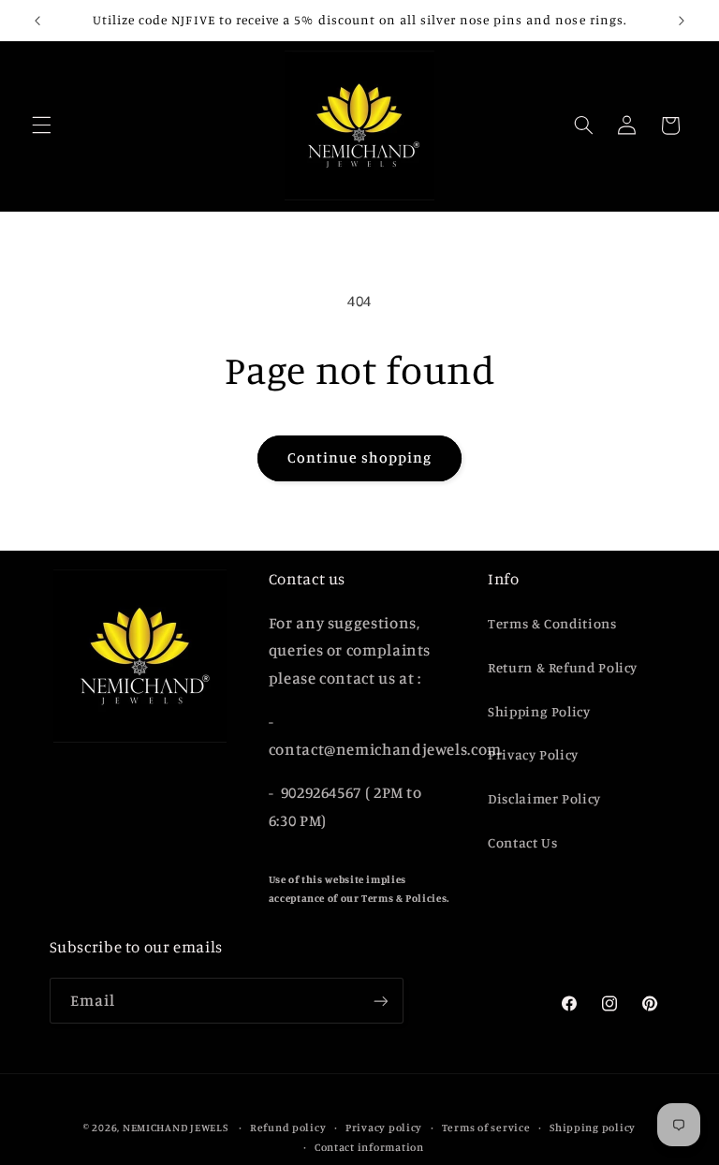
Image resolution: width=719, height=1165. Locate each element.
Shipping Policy (539, 711)
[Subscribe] (380, 1001)
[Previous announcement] (37, 20)
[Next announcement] (681, 20)
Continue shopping (360, 457)
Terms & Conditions (552, 623)
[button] (41, 125)
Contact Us (522, 842)
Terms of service (486, 1127)
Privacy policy (383, 1127)
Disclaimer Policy (544, 798)
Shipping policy (593, 1127)
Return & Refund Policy (563, 667)
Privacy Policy (533, 754)
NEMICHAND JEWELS (177, 1127)
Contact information (369, 1147)
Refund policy (288, 1127)
